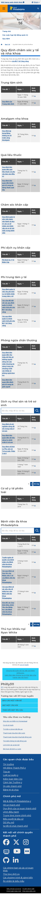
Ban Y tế (7, 44)
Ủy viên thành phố (12, 786)
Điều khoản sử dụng (14, 889)
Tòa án (6, 771)
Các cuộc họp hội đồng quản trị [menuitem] (15, 35)
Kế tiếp (36, 484)
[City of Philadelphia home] (18, 8)
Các (8, 321)
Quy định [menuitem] (6, 39)
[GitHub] (7, 861)
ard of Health (24, 665)
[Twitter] (18, 843)
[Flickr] (28, 852)
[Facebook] (7, 843)
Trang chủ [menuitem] (6, 31)
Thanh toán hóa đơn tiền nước (14, 733)
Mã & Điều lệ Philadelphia (16, 801)
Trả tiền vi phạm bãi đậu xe (13, 729)
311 (2, 687)
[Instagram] (27, 843)
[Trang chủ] (1, 44)
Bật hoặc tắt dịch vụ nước (12, 749)
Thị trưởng (8, 764)
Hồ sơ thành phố (11, 804)
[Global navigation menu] (4, 8)
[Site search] (38, 8)
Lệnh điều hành (11, 811)
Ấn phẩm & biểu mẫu (13, 881)
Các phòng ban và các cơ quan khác (18, 869)
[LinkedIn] (17, 861)
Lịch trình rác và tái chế (11, 745)
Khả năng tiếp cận (29, 891)
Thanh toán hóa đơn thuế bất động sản (17, 737)
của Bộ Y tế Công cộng (20, 61)
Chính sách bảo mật (13, 891)
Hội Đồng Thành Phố (13, 767)
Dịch (36, 2)
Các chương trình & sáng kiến (18, 877)
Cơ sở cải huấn (8, 725)
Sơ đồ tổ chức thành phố (15, 825)
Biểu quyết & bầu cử (13, 818)
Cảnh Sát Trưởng (11, 782)
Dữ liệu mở (8, 822)
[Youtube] (18, 852)
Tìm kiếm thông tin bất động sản (15, 741)
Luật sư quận (9, 775)
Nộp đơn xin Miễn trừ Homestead (15, 721)
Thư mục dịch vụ (11, 874)
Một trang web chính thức (12, 2)
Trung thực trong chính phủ (17, 815)
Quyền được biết (28, 889)
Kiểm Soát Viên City (12, 778)
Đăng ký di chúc (11, 789)
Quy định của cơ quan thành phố (19, 808)
